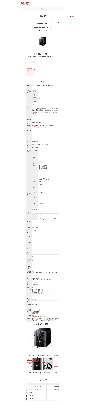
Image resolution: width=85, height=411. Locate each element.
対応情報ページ (43, 85)
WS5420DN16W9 (38, 389)
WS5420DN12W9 (38, 392)
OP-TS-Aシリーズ (41, 156)
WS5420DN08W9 (38, 395)
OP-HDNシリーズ (41, 150)
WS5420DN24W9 (38, 386)
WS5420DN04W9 (38, 398)
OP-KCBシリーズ (41, 161)
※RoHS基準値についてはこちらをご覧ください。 (40, 316)
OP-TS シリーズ (41, 153)
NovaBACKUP (34, 125)
